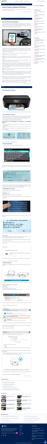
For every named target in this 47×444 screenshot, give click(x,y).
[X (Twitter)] (3, 435)
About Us (20, 428)
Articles (21, 1)
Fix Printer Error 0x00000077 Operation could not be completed (10, 416)
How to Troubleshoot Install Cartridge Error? (8, 384)
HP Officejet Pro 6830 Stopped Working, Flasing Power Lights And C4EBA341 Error (26, 408)
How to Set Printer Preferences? (36, 428)
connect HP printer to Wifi (16, 374)
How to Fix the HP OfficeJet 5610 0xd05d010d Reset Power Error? (32, 418)
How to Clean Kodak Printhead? (39, 26)
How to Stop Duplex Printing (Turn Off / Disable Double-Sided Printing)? (10, 408)
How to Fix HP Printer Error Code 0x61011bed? (8, 382)
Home (17, 1)
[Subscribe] (17, 433)
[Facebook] (1, 435)
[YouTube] (5, 435)
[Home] (4, 1)
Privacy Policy (21, 432)
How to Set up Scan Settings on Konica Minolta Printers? (31, 416)
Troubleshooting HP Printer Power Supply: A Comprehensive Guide (11, 389)
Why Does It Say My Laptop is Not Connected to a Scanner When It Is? (10, 418)
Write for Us (26, 1)
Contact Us (20, 429)
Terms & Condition (21, 433)
